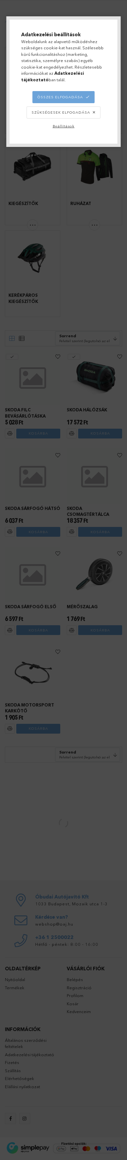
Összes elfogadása (60, 97)
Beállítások (64, 126)
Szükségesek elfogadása (61, 112)
